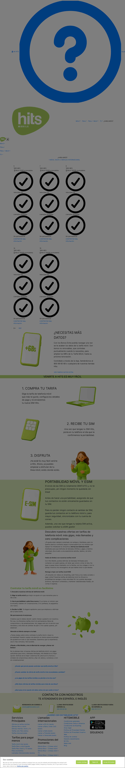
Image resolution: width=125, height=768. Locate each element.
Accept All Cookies (108, 762)
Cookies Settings (82, 762)
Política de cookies (22, 766)
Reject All (95, 762)
